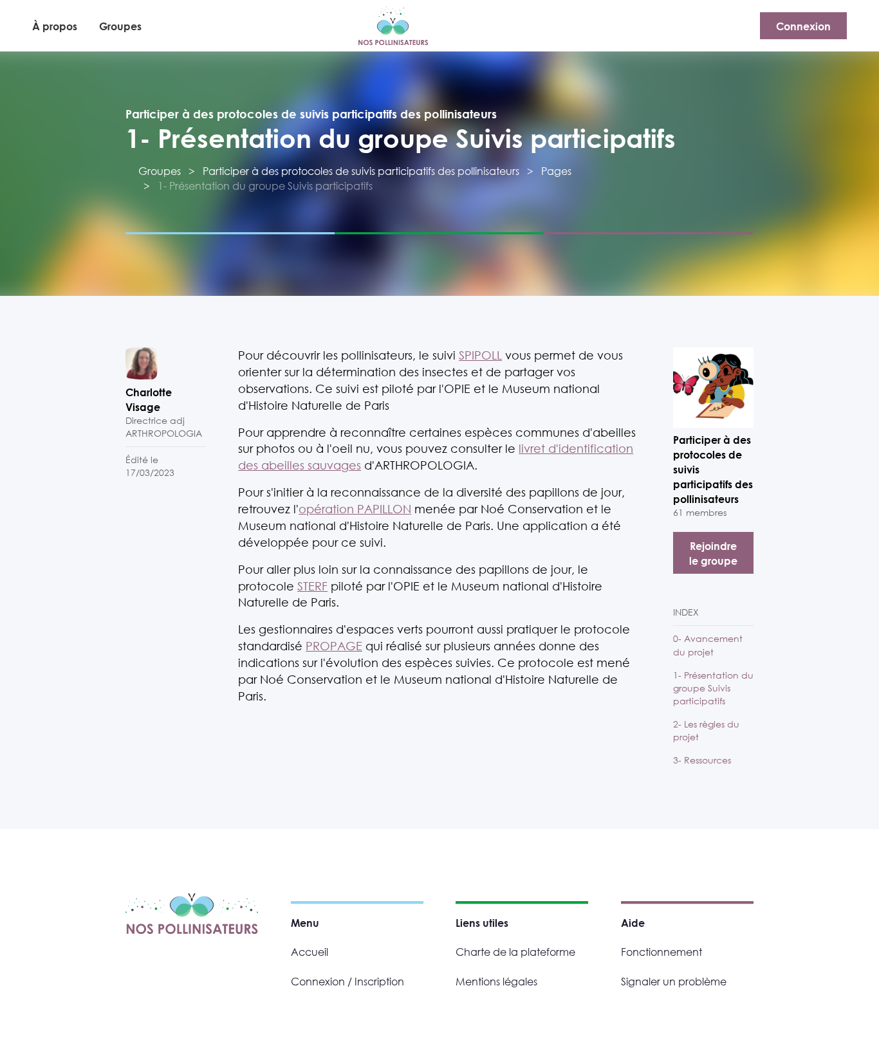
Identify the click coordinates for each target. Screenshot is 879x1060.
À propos (54, 26)
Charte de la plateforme (515, 951)
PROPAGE (334, 646)
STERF (312, 586)
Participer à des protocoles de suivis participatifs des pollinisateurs (311, 114)
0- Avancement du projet (708, 644)
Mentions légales (496, 981)
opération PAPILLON (355, 509)
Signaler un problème (673, 981)
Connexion (803, 26)
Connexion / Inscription (347, 981)
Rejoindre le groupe (713, 553)
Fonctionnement (661, 951)
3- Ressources (702, 760)
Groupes (120, 26)
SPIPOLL (480, 355)
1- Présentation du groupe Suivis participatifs (713, 688)
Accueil (309, 951)
